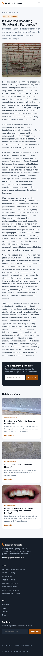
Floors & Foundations (9, 587)
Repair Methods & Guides (11, 594)
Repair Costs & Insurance (11, 590)
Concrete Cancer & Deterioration (13, 569)
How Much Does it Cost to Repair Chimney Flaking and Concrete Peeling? (18, 510)
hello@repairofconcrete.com (14, 558)
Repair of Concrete (12, 3)
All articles (5, 605)
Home (4, 12)
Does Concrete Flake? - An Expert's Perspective (19, 422)
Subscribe (32, 377)
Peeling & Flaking (12, 12)
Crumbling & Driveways (10, 583)
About (4, 608)
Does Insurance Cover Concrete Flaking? (18, 466)
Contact (5, 612)
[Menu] (39, 3)
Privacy (4, 615)
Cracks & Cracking (8, 573)
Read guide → (9, 435)
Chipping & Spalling (8, 580)
